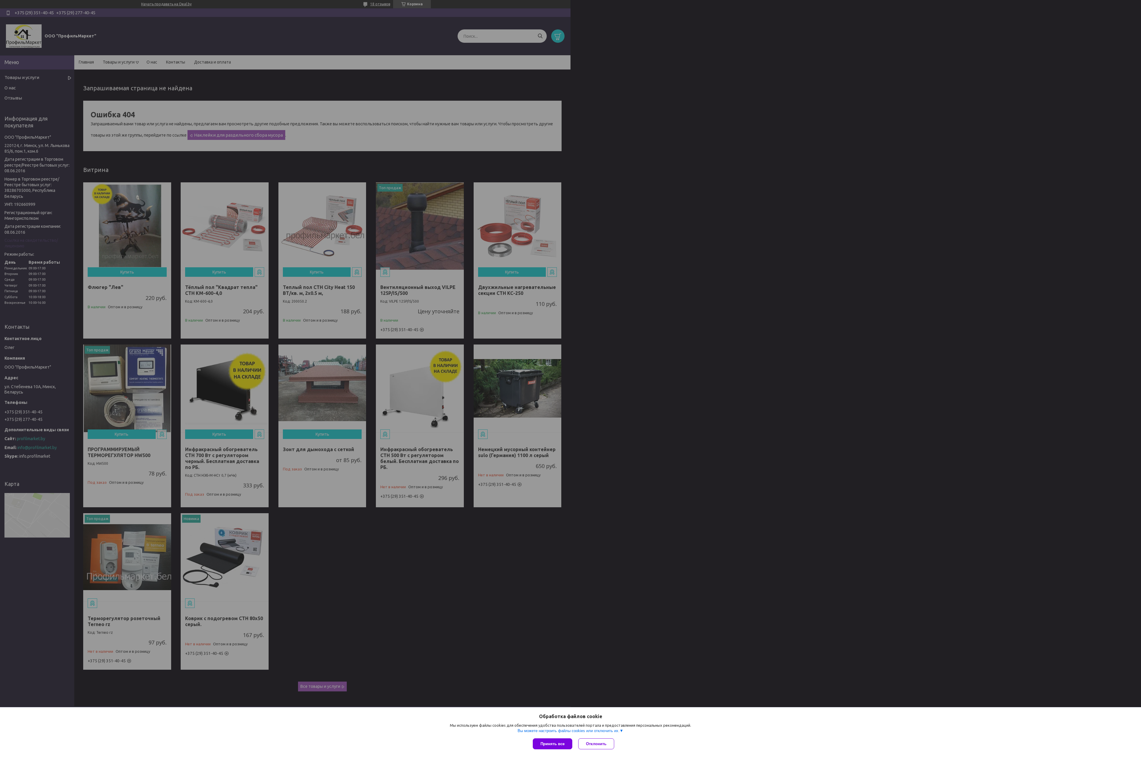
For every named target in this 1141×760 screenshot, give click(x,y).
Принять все (552, 744)
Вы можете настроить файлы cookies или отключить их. (569, 731)
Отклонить (596, 744)
